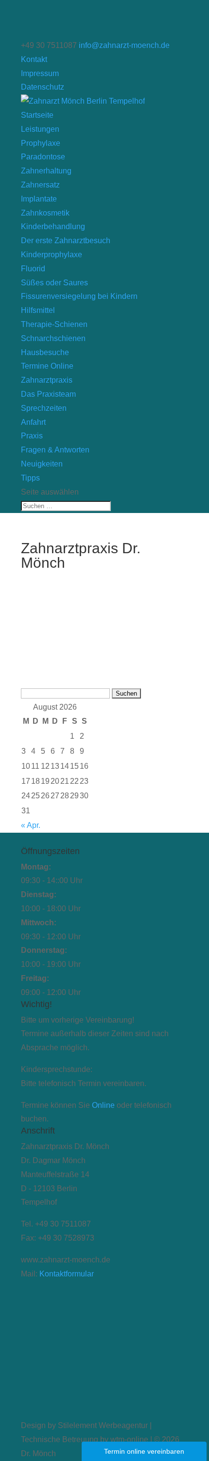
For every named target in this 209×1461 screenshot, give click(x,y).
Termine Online (47, 366)
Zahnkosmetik (45, 213)
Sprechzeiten (44, 408)
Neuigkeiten (42, 464)
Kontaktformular (66, 1274)
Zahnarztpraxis (46, 380)
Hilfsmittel (38, 310)
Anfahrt (33, 422)
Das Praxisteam (48, 394)
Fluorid (33, 268)
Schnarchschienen (53, 338)
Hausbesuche (45, 352)
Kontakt (34, 59)
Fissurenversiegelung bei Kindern (79, 296)
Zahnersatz (40, 185)
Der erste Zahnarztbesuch (65, 240)
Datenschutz (42, 87)
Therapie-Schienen (54, 324)
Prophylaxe (40, 143)
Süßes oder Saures (54, 283)
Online (103, 1105)
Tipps (30, 478)
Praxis (32, 436)
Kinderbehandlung (53, 226)
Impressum (40, 73)
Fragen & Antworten (55, 450)
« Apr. (30, 825)
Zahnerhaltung (46, 171)
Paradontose (43, 157)
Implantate (39, 199)
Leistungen (40, 129)
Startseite (37, 115)
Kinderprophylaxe (51, 254)
